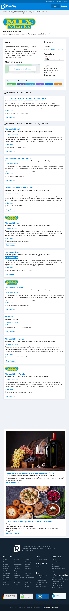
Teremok (9, 317)
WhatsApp (11, 84)
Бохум (16, 571)
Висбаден (6, 578)
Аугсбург (27, 575)
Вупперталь (28, 571)
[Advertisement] (35, 414)
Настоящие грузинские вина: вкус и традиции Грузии (30, 473)
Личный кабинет (41, 578)
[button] (54, 62)
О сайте (38, 566)
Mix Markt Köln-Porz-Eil (15, 374)
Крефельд (6, 584)
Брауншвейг (7, 580)
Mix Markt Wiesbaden (14, 287)
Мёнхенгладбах (19, 578)
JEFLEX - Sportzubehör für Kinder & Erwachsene (25, 98)
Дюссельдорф (18, 564)
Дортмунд (6, 566)
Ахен (26, 580)
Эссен (16, 566)
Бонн (15, 573)
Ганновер (17, 568)
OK (58, 84)
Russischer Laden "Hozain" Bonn (19, 188)
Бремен (27, 566)
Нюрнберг (28, 568)
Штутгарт (6, 564)
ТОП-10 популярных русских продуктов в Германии (29, 521)
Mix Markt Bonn (12, 223)
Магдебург (17, 582)
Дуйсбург (6, 571)
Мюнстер (28, 573)
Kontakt (54, 559)
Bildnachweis (56, 562)
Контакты (39, 569)
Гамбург (27, 559)
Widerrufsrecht (56, 566)
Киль (15, 580)
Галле (5, 582)
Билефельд (6, 573)
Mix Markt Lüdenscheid (15, 339)
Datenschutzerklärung (58, 568)
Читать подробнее (12, 483)
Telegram (30, 84)
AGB (53, 564)
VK (49, 84)
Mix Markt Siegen (12, 252)
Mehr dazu (60, 587)
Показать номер (57, 50)
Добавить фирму (41, 580)
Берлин (16, 559)
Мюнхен (5, 562)
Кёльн (16, 562)
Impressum (55, 571)
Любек (16, 584)
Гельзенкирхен (29, 578)
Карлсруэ (6, 575)
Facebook (21, 84)
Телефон (10, 111)
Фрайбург (28, 582)
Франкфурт (28, 562)
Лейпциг (27, 564)
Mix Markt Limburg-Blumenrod (18, 158)
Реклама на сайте (41, 586)
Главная (5, 11)
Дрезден (6, 568)
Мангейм (17, 575)
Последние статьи (41, 559)
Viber (40, 84)
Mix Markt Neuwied (13, 129)
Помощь (38, 589)
